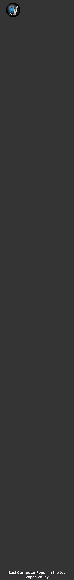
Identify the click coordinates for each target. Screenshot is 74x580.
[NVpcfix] (13, 10)
